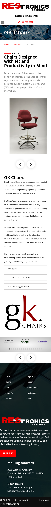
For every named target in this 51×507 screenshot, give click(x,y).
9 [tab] (25, 349)
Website (12, 268)
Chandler (9, 382)
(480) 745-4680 (26, 22)
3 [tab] (13, 349)
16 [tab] (40, 349)
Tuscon (30, 382)
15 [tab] (37, 349)
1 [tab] (9, 349)
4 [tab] (15, 349)
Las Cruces (31, 393)
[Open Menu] (2, 22)
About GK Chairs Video (19, 277)
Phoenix (9, 376)
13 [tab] (33, 349)
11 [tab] (29, 349)
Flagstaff (30, 376)
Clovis (29, 398)
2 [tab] (11, 349)
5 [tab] (17, 349)
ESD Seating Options (18, 286)
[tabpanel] (8, 341)
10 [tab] (27, 349)
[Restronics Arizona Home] (25, 6)
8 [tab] (23, 349)
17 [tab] (42, 349)
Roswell (8, 398)
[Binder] (8, 341)
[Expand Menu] (46, 13)
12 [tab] (31, 349)
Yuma (7, 387)
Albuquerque (32, 387)
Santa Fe (9, 393)
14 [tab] (35, 349)
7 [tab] (21, 349)
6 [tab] (19, 349)
